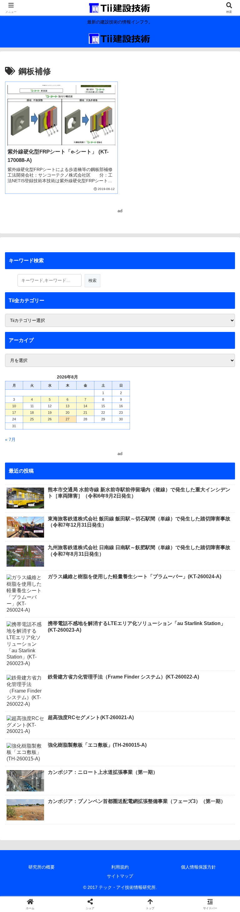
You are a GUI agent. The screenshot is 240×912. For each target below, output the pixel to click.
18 (32, 412)
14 (85, 406)
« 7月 (10, 439)
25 (32, 419)
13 (67, 406)
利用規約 (120, 866)
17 (14, 412)
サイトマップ (120, 876)
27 (67, 419)
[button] (221, 769)
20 (67, 412)
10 (14, 406)
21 (85, 412)
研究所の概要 (41, 866)
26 (50, 419)
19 (50, 412)
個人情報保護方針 (198, 866)
